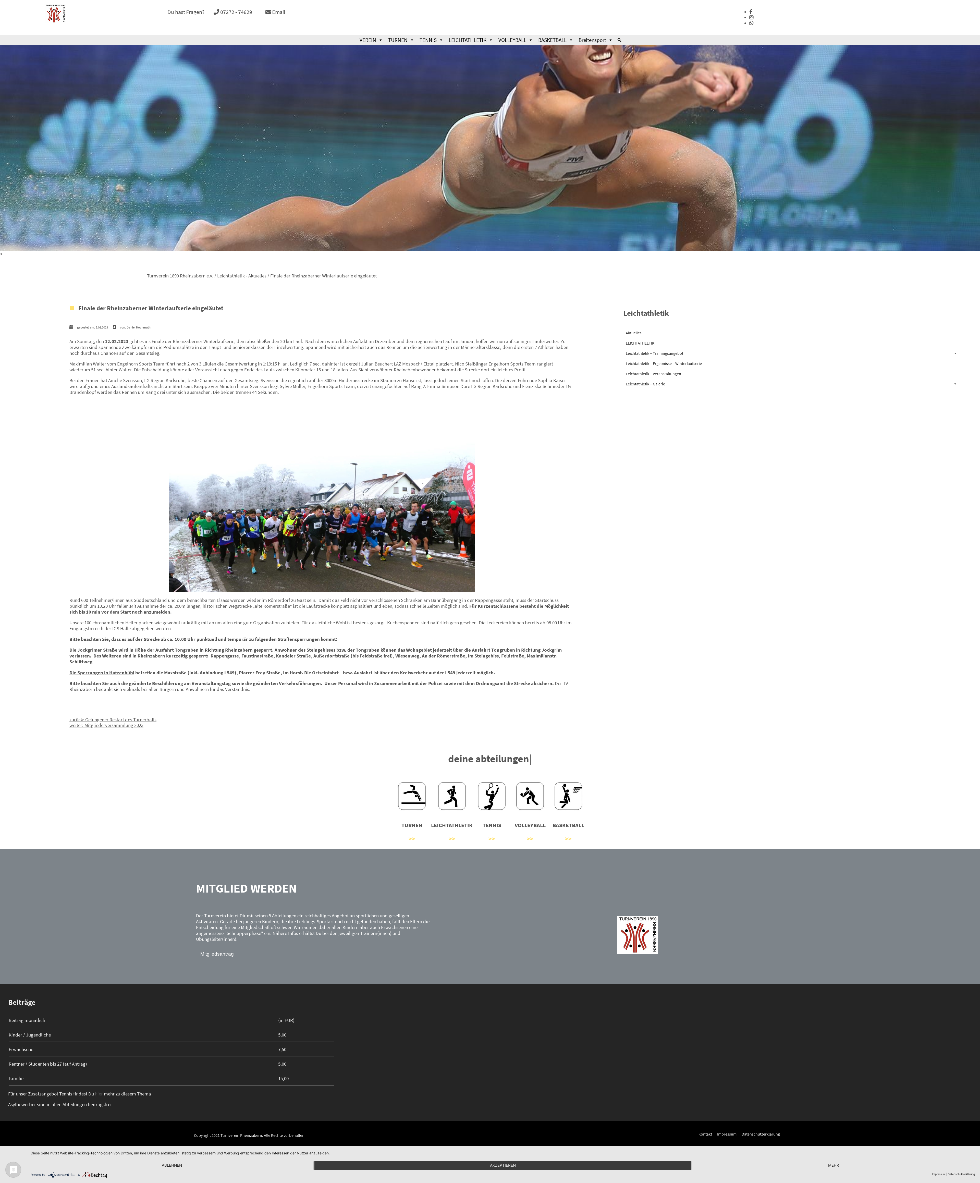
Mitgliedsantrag (217, 954)
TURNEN (398, 40)
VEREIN (368, 40)
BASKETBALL (552, 40)
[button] (619, 40)
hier (99, 1094)
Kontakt (705, 1134)
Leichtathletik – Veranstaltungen (653, 374)
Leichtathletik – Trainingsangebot (654, 353)
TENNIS (428, 40)
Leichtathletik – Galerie (645, 384)
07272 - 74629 (235, 12)
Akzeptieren (503, 1165)
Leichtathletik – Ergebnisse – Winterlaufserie (664, 364)
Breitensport (592, 40)
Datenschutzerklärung (761, 1134)
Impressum (727, 1134)
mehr (833, 1165)
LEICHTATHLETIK (467, 40)
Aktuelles (634, 333)
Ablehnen (172, 1165)
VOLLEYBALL (512, 40)
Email (278, 12)
